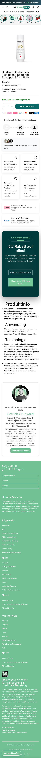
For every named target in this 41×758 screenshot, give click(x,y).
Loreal (4, 632)
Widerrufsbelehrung (9, 537)
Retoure (5, 571)
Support (5, 481)
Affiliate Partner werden (10, 590)
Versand (15, 89)
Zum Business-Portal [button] (20, 451)
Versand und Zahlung (10, 541)
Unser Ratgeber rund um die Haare (15, 604)
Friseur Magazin (8, 608)
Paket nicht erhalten (9, 578)
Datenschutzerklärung (10, 533)
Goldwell (5, 625)
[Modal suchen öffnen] (7, 7)
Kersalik (5, 629)
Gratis (26, 7)
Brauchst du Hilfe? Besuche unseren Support (20, 120)
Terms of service (8, 545)
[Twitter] (28, 754)
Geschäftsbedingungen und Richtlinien (20, 749)
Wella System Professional (11, 644)
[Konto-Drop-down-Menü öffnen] (33, 7)
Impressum (6, 525)
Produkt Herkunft (8, 476)
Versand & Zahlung (9, 586)
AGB (3, 529)
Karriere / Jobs (7, 600)
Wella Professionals (9, 640)
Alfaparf (5, 621)
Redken (5, 636)
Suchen (4, 582)
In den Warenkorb (27, 106)
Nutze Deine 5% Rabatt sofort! (20, 282)
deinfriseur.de (16, 745)
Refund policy (7, 549)
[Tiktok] (24, 754)
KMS (3, 648)
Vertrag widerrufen (9, 567)
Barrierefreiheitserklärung (11, 552)
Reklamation (6, 574)
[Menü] (2, 7)
